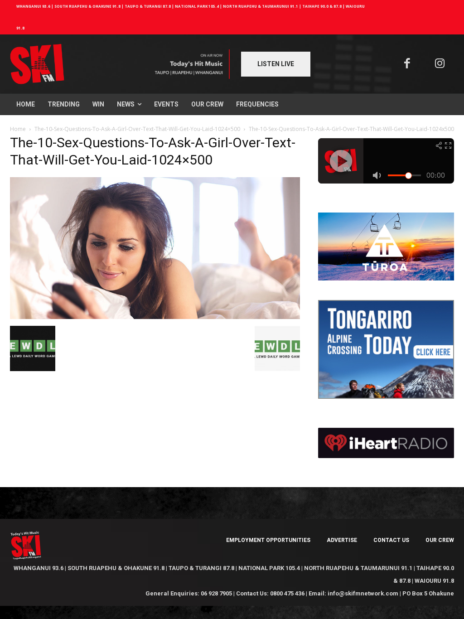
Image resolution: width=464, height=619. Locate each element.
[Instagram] (440, 64)
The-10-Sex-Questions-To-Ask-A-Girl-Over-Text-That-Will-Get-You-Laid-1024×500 (137, 129)
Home (18, 129)
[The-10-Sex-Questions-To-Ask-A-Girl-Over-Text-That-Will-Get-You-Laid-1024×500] (155, 316)
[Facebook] (407, 64)
